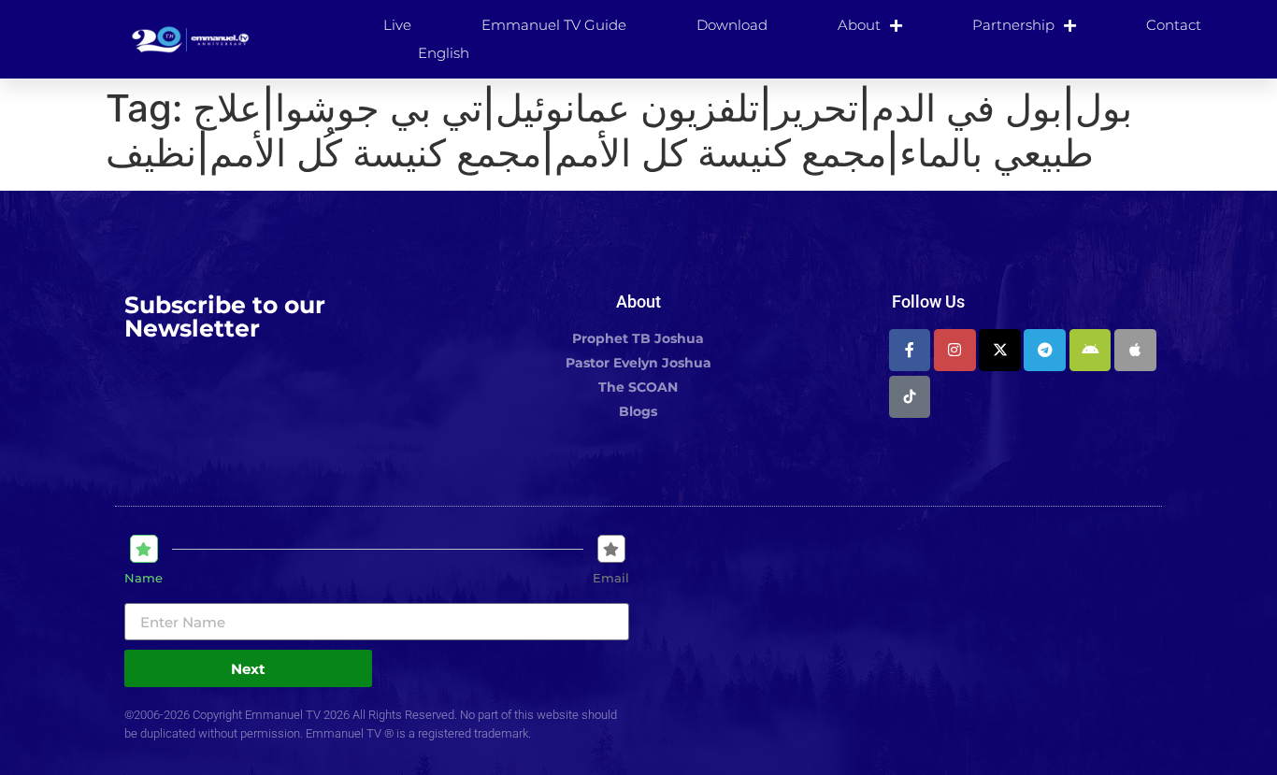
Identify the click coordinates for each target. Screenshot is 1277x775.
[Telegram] (1045, 350)
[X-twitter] (1000, 350)
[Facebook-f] (910, 350)
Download (732, 25)
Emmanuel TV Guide (553, 25)
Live (397, 25)
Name (143, 578)
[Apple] (1135, 350)
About (859, 25)
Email (611, 578)
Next (248, 669)
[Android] (1090, 350)
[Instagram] (955, 350)
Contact (1173, 25)
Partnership (1013, 25)
